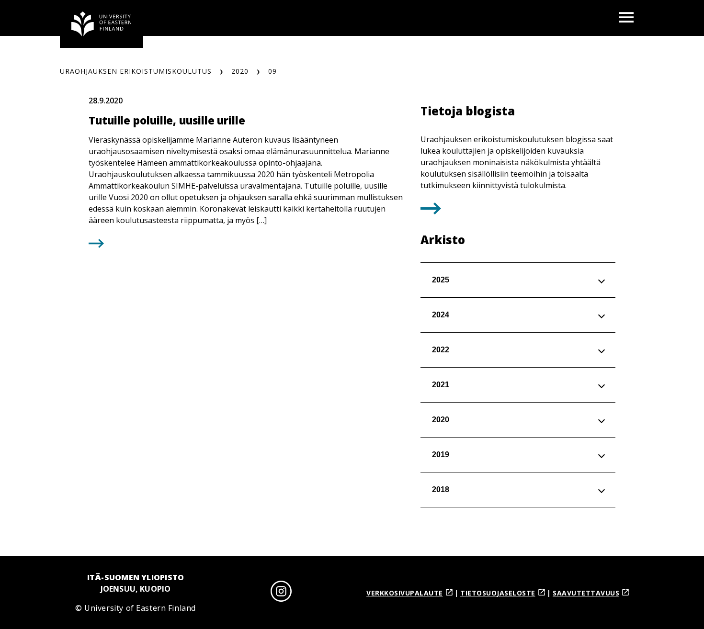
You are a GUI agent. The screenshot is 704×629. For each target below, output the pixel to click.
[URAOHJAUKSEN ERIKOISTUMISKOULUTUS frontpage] (101, 23)
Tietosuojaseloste (497, 592)
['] (430, 211)
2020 (240, 71)
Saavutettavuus (586, 592)
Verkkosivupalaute (404, 592)
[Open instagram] (281, 593)
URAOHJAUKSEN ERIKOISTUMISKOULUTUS (136, 71)
